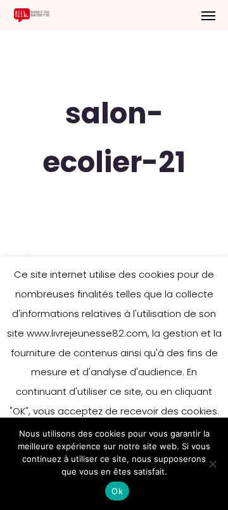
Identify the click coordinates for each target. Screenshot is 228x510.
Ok (117, 491)
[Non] (212, 463)
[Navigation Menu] (208, 15)
